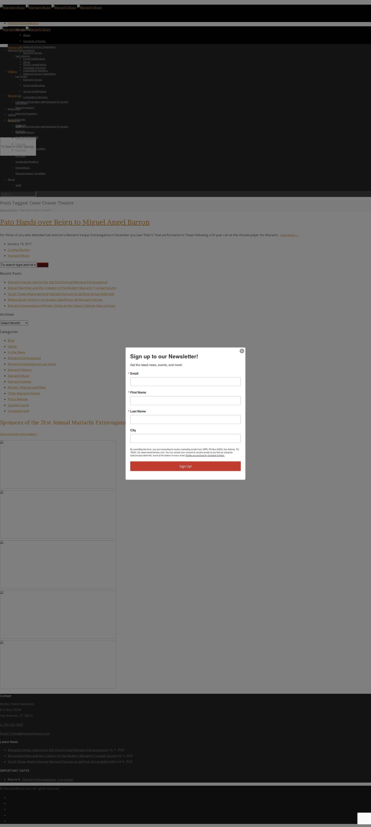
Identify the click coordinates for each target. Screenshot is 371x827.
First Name (138, 392)
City (133, 430)
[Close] (242, 351)
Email (134, 373)
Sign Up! (185, 466)
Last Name (138, 411)
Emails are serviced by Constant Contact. (205, 455)
